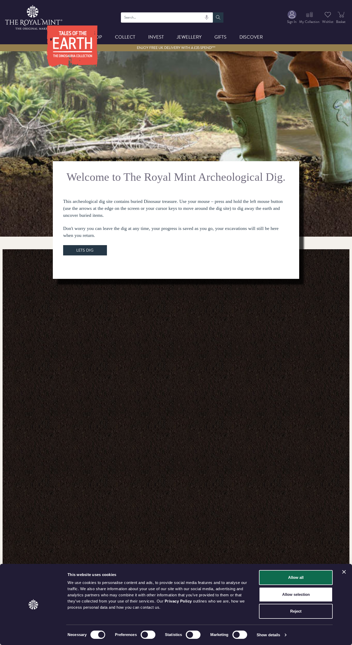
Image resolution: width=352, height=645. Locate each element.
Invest (156, 36)
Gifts (220, 36)
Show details (268, 635)
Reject (295, 611)
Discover (251, 36)
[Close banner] (344, 572)
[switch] (148, 635)
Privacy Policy (178, 601)
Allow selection (296, 594)
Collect (125, 36)
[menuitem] (292, 17)
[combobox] (167, 17)
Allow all (296, 577)
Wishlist (327, 21)
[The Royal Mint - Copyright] (34, 16)
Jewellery (189, 36)
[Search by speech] (207, 17)
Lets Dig (85, 250)
